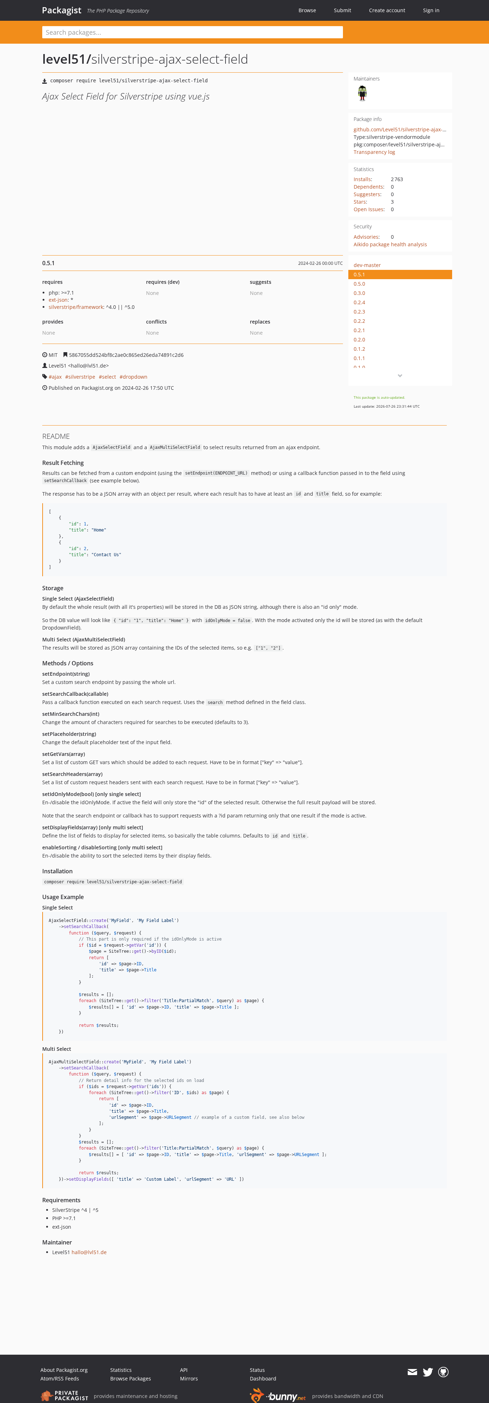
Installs (362, 179)
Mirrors (189, 1378)
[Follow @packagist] (428, 1372)
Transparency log (374, 152)
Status (257, 1369)
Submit (342, 10)
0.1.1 (359, 358)
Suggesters (367, 194)
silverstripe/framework (76, 307)
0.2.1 (359, 330)
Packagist (62, 10)
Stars (360, 201)
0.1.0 (359, 367)
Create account (387, 10)
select (109, 376)
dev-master (367, 265)
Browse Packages (130, 1378)
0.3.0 (359, 293)
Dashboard (263, 1378)
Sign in (431, 10)
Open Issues (368, 209)
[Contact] (412, 1372)
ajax (57, 376)
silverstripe (81, 376)
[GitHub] (443, 1372)
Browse (307, 10)
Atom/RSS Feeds (59, 1378)
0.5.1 (359, 274)
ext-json (58, 299)
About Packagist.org (64, 1369)
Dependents (368, 186)
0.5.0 (359, 283)
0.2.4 (359, 302)
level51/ (66, 59)
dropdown (135, 376)
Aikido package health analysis (390, 244)
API (184, 1369)
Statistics (121, 1369)
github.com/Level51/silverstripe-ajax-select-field (411, 129)
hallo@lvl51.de (89, 1252)
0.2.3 (359, 311)
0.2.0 (359, 339)
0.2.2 (359, 320)
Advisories (366, 236)
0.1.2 (359, 348)
